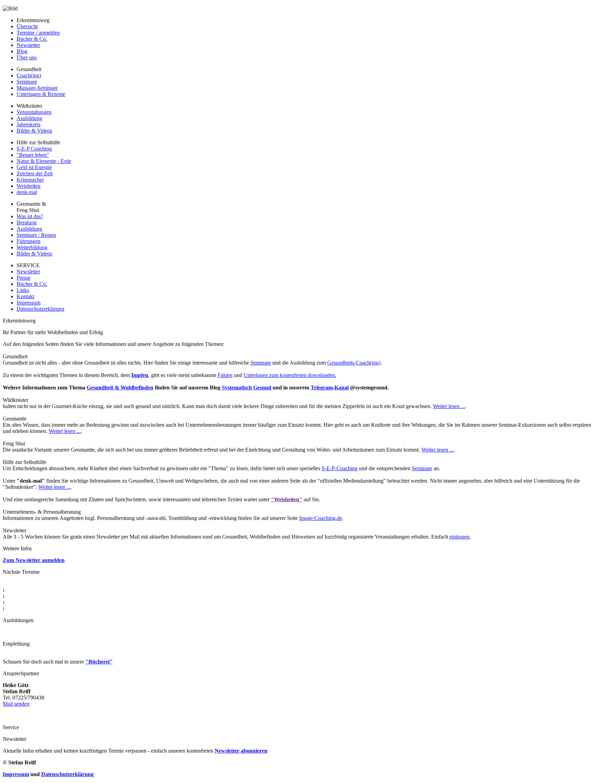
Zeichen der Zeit (35, 173)
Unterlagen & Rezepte (41, 94)
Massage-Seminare (37, 88)
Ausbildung (29, 118)
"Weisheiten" (286, 499)
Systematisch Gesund (246, 387)
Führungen (28, 241)
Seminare (27, 82)
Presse (23, 278)
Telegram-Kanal (330, 387)
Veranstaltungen (34, 112)
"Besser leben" (33, 155)
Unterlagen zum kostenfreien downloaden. (290, 375)
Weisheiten (28, 186)
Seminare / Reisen (36, 235)
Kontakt (25, 296)
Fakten (225, 375)
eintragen (459, 537)
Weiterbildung (32, 247)
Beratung (27, 222)
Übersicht (27, 26)
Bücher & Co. (32, 39)
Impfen (139, 375)
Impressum (28, 303)
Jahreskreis (28, 124)
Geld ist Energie (34, 167)
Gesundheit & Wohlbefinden (120, 387)
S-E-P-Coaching (340, 468)
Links (23, 290)
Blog (22, 51)
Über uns (27, 57)
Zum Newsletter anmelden (34, 560)
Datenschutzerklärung (40, 309)
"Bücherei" (99, 662)
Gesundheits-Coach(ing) (353, 363)
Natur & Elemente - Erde (44, 161)
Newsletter (28, 45)
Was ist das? (30, 216)
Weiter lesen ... (449, 406)
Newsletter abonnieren (241, 751)
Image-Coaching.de (320, 518)
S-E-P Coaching (34, 149)
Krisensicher (30, 180)
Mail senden (16, 704)
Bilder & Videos (34, 131)
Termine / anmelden (38, 33)
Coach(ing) (29, 75)
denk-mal (27, 192)
